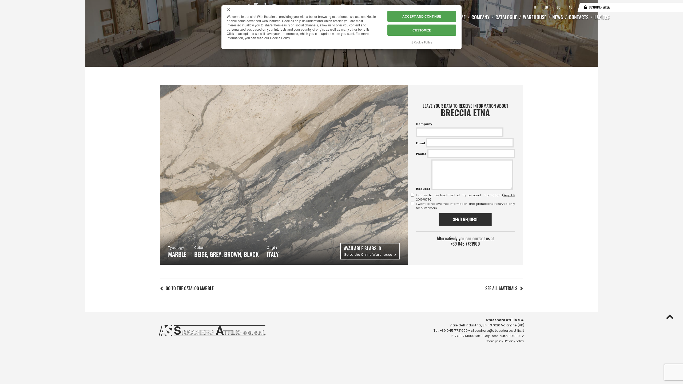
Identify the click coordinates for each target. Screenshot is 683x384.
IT (535, 7)
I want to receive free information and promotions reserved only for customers (465, 206)
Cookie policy (494, 341)
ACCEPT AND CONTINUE (421, 16)
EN (547, 7)
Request (423, 189)
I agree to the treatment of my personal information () (465, 197)
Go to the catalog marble (190, 288)
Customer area (599, 7)
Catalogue (506, 17)
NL (570, 7)
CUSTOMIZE (421, 30)
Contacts (579, 17)
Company (480, 17)
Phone (421, 154)
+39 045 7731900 (465, 243)
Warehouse (534, 17)
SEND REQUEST (465, 219)
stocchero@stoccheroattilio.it (497, 330)
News (557, 17)
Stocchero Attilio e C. (505, 320)
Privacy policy (514, 341)
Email (420, 143)
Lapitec (602, 17)
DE (559, 7)
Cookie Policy (423, 42)
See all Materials (501, 288)
